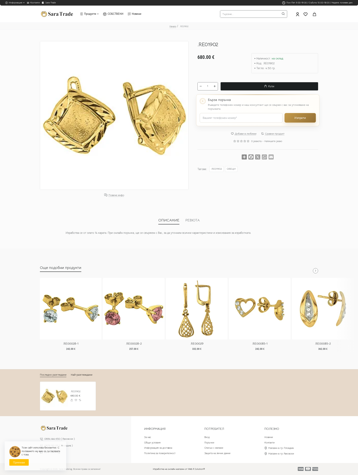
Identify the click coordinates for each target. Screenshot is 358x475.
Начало (172, 26)
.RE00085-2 (323, 344)
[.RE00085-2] (323, 309)
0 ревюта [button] (256, 141)
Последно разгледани (53, 374)
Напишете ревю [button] (273, 141)
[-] (201, 86)
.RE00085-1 (260, 344)
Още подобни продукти (60, 267)
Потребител (214, 429)
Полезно (271, 429)
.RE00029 (196, 344)
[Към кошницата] (314, 14)
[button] (269, 86)
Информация (155, 429)
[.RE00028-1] (70, 309)
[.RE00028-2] (133, 309)
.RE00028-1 (70, 344)
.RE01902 (216, 168)
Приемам (19, 462)
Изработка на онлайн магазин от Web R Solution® (179, 469)
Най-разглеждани (81, 374)
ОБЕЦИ (231, 168)
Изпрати (300, 117)
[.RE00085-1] (260, 309)
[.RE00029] (196, 309)
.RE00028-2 (134, 344)
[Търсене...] (283, 14)
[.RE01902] (54, 396)
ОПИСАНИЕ (168, 220)
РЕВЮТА (192, 220)
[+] (214, 86)
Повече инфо (116, 195)
